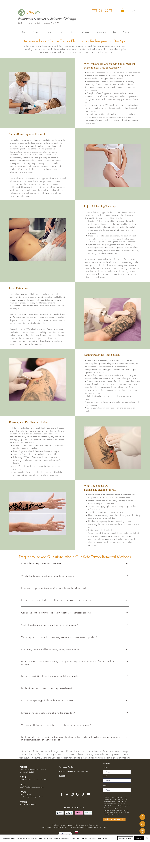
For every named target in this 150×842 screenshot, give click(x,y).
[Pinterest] (67, 794)
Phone (105, 785)
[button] (122, 10)
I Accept (139, 838)
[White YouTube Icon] (88, 794)
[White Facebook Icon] (61, 794)
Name (105, 767)
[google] (78, 794)
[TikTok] (83, 794)
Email (105, 776)
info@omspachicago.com (34, 787)
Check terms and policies (97, 838)
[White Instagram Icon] (72, 794)
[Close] (147, 838)
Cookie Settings (125, 838)
